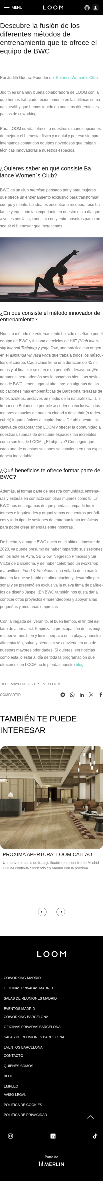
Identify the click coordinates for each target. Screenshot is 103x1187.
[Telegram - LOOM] (62, 694)
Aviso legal (15, 1095)
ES (87, 7)
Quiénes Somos (18, 1066)
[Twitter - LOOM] (91, 694)
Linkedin (58, 1136)
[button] (42, 912)
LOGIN (96, 8)
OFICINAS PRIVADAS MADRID (28, 988)
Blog (9, 1076)
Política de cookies (23, 1105)
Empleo (11, 1086)
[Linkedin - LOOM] (82, 694)
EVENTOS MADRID (19, 1009)
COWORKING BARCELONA (26, 1017)
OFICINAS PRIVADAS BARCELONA (32, 1027)
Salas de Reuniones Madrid (30, 998)
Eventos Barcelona (23, 1047)
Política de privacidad (25, 1115)
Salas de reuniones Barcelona (34, 1037)
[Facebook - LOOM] (100, 694)
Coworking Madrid (22, 978)
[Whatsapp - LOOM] (72, 694)
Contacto (13, 1056)
